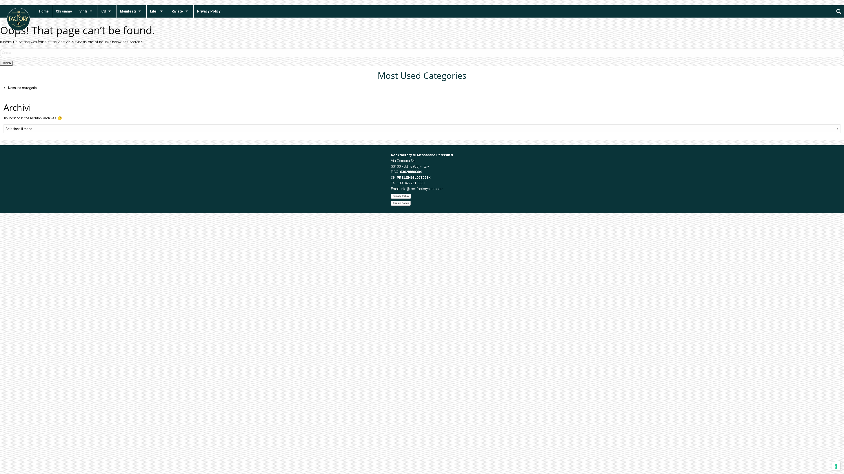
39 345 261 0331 (412, 183)
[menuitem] (43, 11)
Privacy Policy (401, 196)
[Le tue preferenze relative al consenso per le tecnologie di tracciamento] (836, 466)
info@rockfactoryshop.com (422, 189)
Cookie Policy (401, 203)
